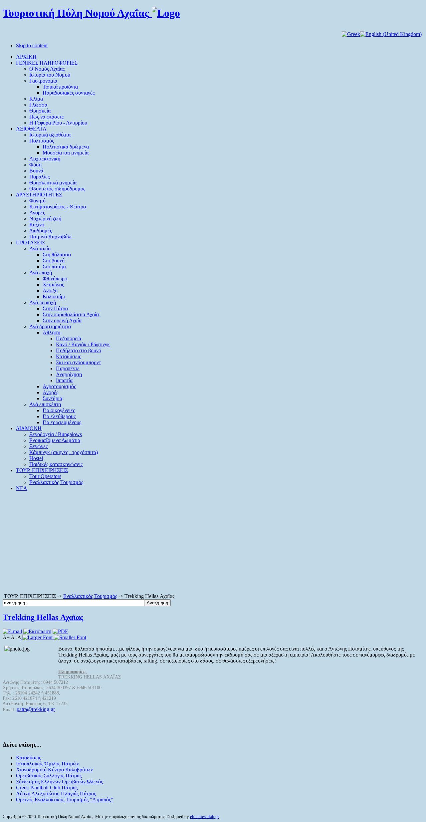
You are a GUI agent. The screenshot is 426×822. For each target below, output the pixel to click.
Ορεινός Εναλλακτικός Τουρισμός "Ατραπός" (64, 799)
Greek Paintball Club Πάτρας (47, 787)
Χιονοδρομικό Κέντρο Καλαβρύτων (54, 769)
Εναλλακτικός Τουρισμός (90, 596)
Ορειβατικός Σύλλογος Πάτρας (49, 775)
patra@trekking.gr (36, 709)
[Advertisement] (213, 543)
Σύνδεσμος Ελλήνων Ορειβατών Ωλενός (59, 781)
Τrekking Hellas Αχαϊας (43, 617)
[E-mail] (12, 631)
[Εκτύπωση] (37, 631)
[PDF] (60, 631)
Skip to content (32, 45)
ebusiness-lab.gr (204, 816)
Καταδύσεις (28, 757)
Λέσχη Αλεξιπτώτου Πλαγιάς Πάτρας (56, 793)
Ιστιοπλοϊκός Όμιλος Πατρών (47, 763)
